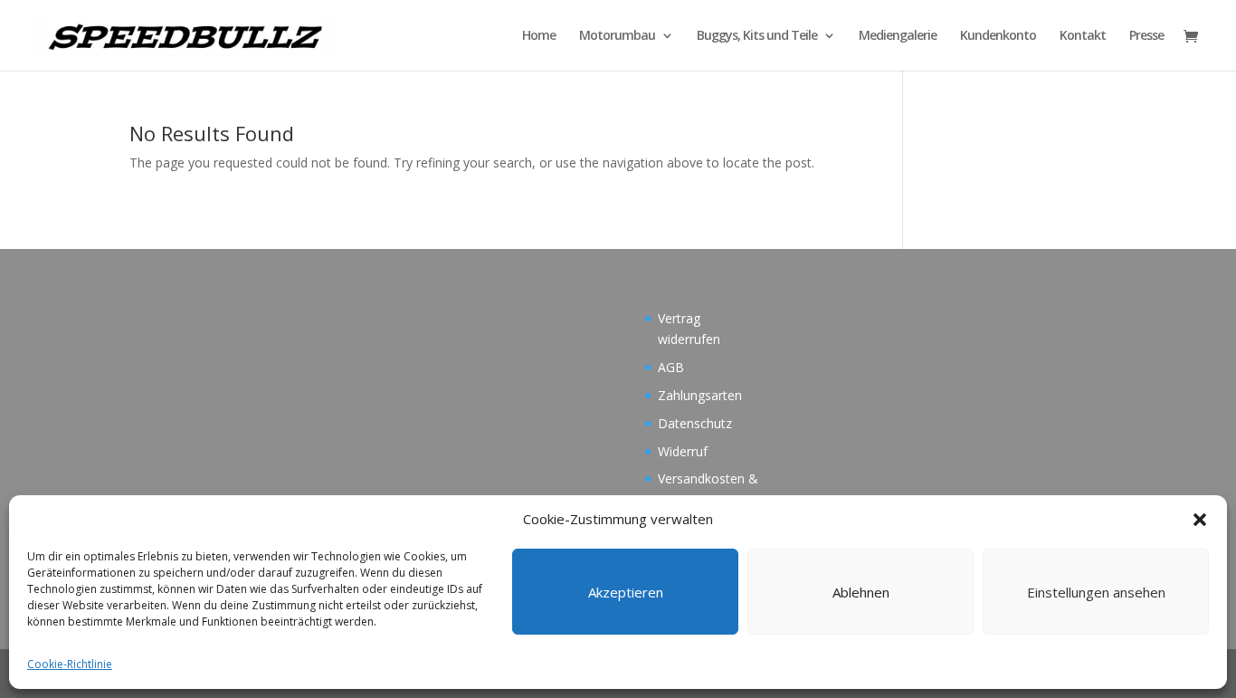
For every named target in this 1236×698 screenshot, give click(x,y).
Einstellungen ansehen (1096, 592)
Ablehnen (860, 592)
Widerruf (683, 451)
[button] (1200, 520)
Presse (1146, 36)
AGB (671, 367)
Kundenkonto (998, 36)
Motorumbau (617, 36)
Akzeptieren (625, 592)
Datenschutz (695, 423)
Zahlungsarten (700, 395)
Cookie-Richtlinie (69, 664)
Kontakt (1083, 36)
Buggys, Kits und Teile (757, 36)
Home (539, 36)
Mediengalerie (898, 36)
